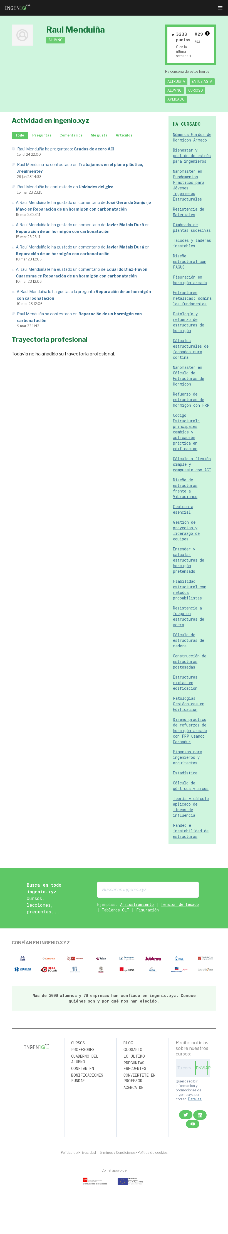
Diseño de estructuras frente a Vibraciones (185, 488)
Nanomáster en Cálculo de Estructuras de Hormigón (188, 376)
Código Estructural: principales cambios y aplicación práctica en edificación (186, 432)
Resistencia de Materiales (188, 211)
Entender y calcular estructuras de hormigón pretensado (188, 560)
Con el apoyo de (114, 1170)
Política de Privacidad (78, 1152)
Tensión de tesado (180, 904)
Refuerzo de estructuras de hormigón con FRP (191, 399)
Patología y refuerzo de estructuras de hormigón (188, 322)
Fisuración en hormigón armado (190, 279)
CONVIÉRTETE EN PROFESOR (139, 1077)
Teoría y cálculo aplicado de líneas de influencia (191, 807)
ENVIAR (202, 1067)
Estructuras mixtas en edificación (185, 682)
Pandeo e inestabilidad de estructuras (191, 831)
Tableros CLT (115, 910)
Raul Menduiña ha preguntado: (65, 149)
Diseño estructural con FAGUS (189, 261)
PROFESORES (83, 1049)
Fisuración (147, 910)
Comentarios (71, 135)
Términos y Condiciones (116, 1152)
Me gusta (99, 135)
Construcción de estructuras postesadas (189, 661)
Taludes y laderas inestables (192, 243)
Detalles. (195, 1099)
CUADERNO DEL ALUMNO (84, 1058)
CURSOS (78, 1042)
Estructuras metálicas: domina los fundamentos (192, 298)
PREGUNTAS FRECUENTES (134, 1065)
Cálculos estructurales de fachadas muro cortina (191, 349)
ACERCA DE (133, 1087)
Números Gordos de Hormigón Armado (192, 137)
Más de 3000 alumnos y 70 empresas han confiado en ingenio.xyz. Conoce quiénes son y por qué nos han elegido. (114, 998)
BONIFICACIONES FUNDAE (87, 1077)
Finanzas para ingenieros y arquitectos (187, 757)
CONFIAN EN (82, 1068)
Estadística (185, 772)
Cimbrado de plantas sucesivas (192, 227)
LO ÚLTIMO (134, 1056)
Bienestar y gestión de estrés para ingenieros (192, 155)
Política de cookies (152, 1152)
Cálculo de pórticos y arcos (191, 785)
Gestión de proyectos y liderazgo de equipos (186, 531)
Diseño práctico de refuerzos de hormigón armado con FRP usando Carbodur (190, 730)
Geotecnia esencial (183, 509)
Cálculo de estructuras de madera (188, 640)
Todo (19, 135)
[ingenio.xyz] (17, 7)
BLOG (128, 1042)
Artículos (124, 135)
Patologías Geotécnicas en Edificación (188, 704)
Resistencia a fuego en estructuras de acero (188, 616)
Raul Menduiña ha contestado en (65, 186)
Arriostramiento (137, 904)
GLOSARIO (132, 1049)
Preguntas (41, 135)
